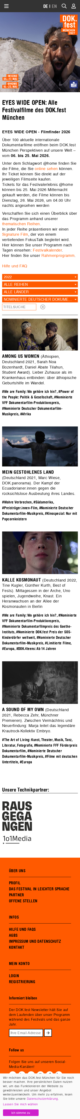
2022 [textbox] (8, 276)
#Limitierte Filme (57, 643)
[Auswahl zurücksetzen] (42, 307)
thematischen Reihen (21, 223)
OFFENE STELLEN (23, 901)
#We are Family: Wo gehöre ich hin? (29, 392)
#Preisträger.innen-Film (19, 508)
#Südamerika (43, 502)
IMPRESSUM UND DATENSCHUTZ (35, 941)
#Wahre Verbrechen (17, 502)
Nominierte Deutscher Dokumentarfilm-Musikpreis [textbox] (41, 299)
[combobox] (40, 277)
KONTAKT (17, 947)
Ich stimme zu (20, 1113)
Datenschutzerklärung (42, 1099)
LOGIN (14, 976)
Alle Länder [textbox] (16, 291)
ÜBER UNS (17, 871)
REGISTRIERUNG (22, 982)
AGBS (13, 935)
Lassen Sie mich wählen (20, 1104)
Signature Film (15, 234)
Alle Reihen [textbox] (16, 284)
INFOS (14, 917)
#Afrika (25, 414)
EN (54, 6)
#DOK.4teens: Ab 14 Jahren (36, 649)
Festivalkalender (47, 250)
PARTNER (16, 895)
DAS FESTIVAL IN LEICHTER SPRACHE (39, 889)
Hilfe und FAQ (14, 266)
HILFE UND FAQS (22, 929)
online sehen (46, 168)
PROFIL (14, 883)
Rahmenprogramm (57, 255)
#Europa (8, 649)
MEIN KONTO (19, 964)
